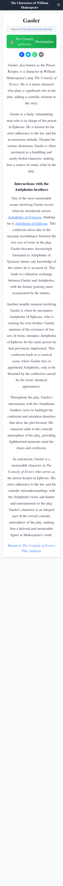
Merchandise (31, 41)
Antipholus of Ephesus (31, 223)
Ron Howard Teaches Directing (37, 29)
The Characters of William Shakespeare (29, 5)
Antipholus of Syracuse (25, 217)
